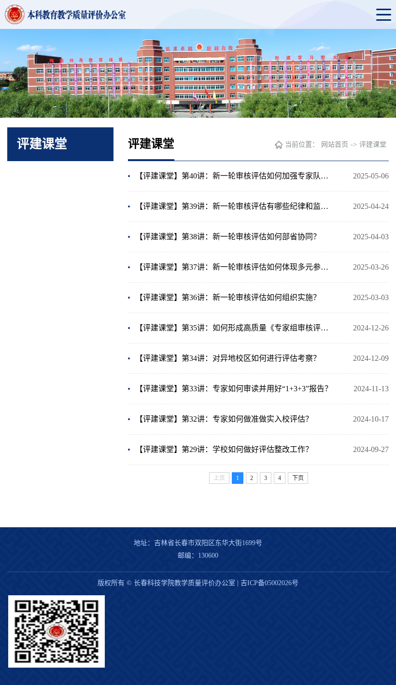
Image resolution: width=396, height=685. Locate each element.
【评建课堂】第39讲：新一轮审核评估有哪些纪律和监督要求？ (235, 206)
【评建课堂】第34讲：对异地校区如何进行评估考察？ (228, 358)
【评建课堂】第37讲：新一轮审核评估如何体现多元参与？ (235, 267)
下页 (298, 478)
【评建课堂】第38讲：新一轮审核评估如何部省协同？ (228, 237)
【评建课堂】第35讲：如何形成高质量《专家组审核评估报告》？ (235, 328)
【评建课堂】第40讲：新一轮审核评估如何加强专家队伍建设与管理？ (235, 176)
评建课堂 (372, 144)
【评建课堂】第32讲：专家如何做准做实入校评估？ (224, 419)
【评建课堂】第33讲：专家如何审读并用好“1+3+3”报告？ (233, 388)
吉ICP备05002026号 (269, 583)
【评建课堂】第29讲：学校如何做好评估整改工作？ (224, 449)
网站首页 (334, 144)
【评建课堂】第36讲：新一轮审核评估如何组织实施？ (228, 297)
